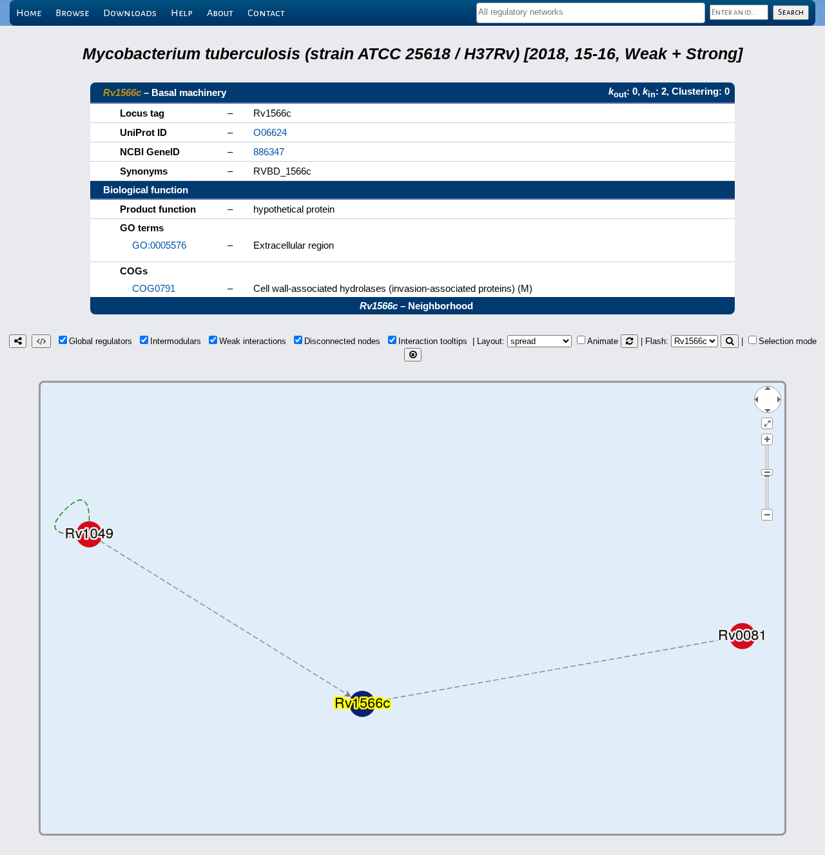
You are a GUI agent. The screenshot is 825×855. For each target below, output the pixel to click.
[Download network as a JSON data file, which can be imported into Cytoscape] (41, 341)
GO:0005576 (159, 245)
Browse (72, 13)
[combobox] (590, 13)
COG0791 (153, 288)
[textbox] (590, 11)
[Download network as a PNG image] (17, 341)
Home (28, 13)
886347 (268, 151)
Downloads (130, 13)
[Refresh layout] (629, 341)
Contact (266, 13)
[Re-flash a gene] (730, 341)
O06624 (270, 132)
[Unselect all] (413, 354)
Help (182, 13)
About (220, 13)
